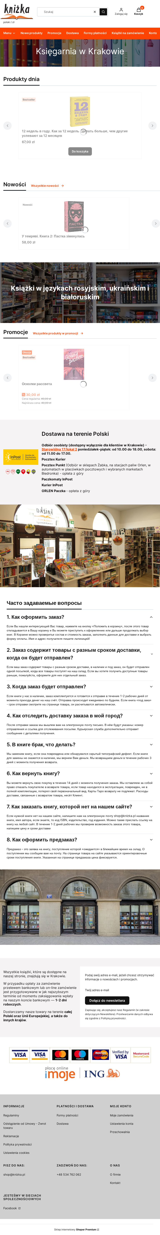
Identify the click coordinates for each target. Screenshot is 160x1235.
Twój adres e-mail (97, 990)
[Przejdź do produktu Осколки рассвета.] (74, 364)
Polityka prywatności (17, 1144)
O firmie (115, 1174)
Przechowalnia (120, 1132)
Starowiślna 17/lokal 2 (59, 449)
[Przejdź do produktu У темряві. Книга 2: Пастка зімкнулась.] (74, 216)
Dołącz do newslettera (107, 1000)
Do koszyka (80, 151)
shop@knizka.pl (14, 1174)
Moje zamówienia (121, 1115)
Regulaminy (11, 1115)
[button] (103, 11)
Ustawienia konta (121, 1123)
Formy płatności (67, 1115)
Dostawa (63, 1123)
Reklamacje (11, 1136)
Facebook (10, 1208)
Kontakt (115, 1183)
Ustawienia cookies (16, 1152)
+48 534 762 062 (69, 1174)
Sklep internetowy (75, 1229)
